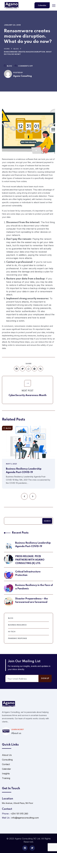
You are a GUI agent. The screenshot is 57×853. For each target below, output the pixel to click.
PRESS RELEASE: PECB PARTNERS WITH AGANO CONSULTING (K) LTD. (29, 559)
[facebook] (16, 368)
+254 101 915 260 (19, 813)
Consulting (7, 759)
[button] (24, 496)
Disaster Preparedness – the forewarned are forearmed (31, 600)
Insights (6, 773)
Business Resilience (17, 625)
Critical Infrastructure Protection (28, 573)
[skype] (40, 368)
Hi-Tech (11, 632)
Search (47, 521)
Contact (6, 764)
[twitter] (22, 368)
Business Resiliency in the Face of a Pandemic (34, 587)
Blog (16, 49)
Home (7, 49)
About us (16, 733)
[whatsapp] (28, 368)
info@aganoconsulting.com (25, 817)
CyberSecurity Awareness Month (28, 395)
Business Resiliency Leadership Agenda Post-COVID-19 (23, 471)
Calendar (42, 5)
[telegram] (34, 368)
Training (6, 778)
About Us (7, 755)
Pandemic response (17, 638)
